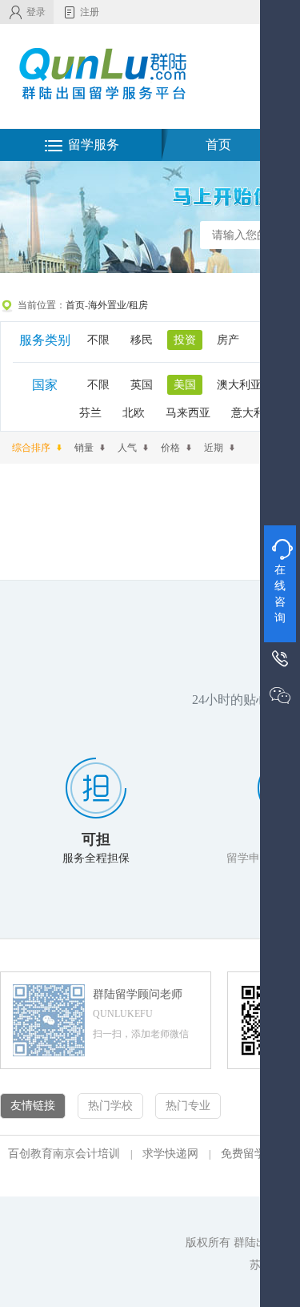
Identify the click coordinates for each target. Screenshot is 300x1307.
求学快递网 (170, 1154)
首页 (218, 144)
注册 (89, 12)
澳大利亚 (239, 385)
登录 (36, 12)
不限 (98, 340)
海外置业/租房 (118, 305)
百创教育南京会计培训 (64, 1154)
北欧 (133, 413)
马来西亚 (188, 413)
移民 (141, 340)
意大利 (248, 413)
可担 (96, 839)
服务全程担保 (96, 858)
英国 (141, 385)
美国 (185, 385)
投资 (185, 340)
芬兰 (90, 413)
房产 (228, 340)
